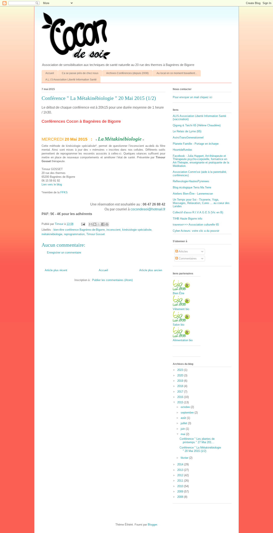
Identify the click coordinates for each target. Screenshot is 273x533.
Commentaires (187, 258)
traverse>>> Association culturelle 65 (196, 224)
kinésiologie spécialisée (136, 229)
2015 (180, 402)
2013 (180, 470)
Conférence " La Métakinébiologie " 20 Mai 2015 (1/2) (200, 449)
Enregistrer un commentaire (64, 252)
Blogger (152, 524)
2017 (180, 391)
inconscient (113, 229)
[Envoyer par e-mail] (91, 224)
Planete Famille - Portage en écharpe (196, 143)
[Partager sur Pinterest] (107, 224)
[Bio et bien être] (181, 289)
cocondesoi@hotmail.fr (148, 209)
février (185, 457)
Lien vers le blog (52, 184)
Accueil (49, 73)
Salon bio (178, 324)
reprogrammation (74, 234)
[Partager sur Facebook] (103, 224)
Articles (183, 251)
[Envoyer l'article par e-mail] (83, 224)
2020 (180, 375)
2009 (180, 491)
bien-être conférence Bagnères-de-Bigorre (79, 229)
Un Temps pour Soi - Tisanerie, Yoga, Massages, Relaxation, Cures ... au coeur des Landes (201, 203)
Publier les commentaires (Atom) (112, 280)
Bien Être (178, 293)
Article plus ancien (150, 270)
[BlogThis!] (95, 224)
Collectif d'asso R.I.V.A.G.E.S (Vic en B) (198, 212)
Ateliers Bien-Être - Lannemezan (193, 193)
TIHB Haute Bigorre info (187, 218)
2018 (180, 386)
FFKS (64, 192)
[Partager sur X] (99, 224)
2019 (180, 380)
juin (183, 428)
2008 (180, 496)
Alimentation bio (183, 340)
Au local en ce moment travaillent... (177, 73)
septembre (188, 412)
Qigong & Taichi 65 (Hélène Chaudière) (197, 125)
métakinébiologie (52, 234)
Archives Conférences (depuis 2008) (127, 73)
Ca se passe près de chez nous (80, 73)
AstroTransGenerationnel (188, 137)
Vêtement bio (181, 309)
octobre (186, 407)
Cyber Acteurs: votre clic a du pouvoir (196, 230)
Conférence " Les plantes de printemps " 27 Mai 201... (197, 440)
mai (183, 434)
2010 (180, 486)
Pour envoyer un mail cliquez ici (192, 97)
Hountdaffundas (182, 149)
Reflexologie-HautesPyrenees (191, 181)
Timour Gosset (95, 234)
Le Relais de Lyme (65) (187, 131)
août (184, 417)
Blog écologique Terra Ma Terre (192, 187)
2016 (180, 397)
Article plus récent (56, 270)
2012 (180, 475)
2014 (180, 464)
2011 (180, 480)
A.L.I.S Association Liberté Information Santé (71, 79)
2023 (180, 369)
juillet (184, 423)
